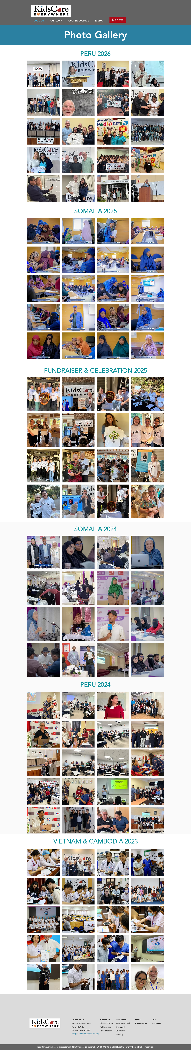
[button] (43, 74)
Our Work (121, 1020)
